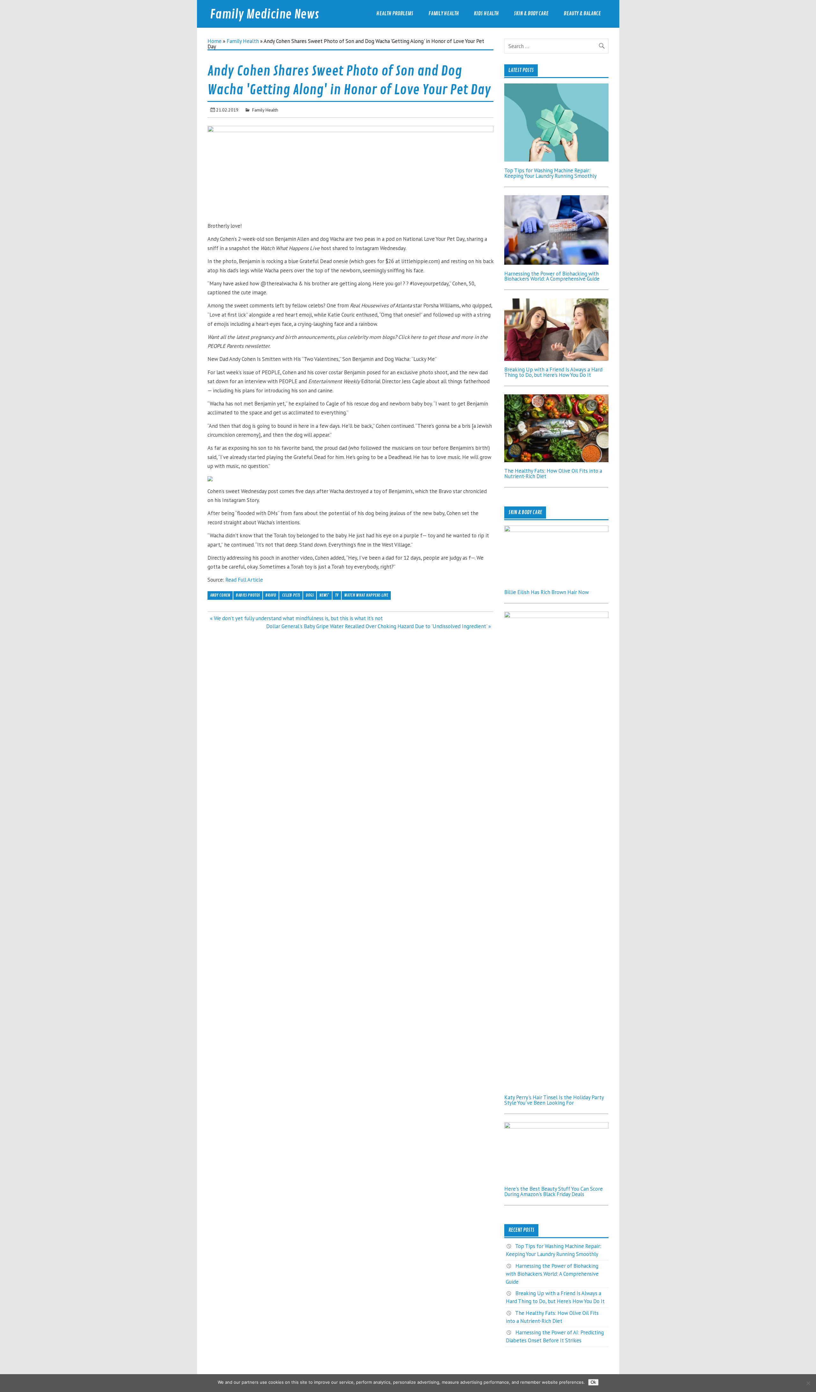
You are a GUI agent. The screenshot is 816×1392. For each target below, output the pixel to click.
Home (215, 41)
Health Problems (394, 13)
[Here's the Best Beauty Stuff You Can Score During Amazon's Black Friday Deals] (556, 1126)
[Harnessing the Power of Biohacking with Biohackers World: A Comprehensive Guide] (556, 262)
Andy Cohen (220, 595)
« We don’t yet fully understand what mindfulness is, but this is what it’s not (296, 618)
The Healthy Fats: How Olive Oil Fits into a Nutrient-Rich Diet (553, 473)
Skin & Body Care (531, 13)
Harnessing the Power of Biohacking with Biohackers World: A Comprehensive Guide (552, 276)
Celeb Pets (291, 595)
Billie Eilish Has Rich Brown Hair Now (546, 592)
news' (324, 595)
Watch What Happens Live (366, 595)
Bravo (271, 595)
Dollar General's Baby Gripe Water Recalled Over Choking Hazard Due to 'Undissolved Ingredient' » (378, 626)
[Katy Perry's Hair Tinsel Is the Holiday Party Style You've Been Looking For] (556, 616)
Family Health (443, 13)
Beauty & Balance (582, 13)
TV (337, 595)
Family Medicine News (264, 14)
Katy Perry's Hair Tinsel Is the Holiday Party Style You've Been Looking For (554, 1100)
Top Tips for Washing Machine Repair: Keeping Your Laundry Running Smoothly (550, 173)
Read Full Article (244, 579)
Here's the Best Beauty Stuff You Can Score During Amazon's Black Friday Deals (553, 1191)
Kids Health (486, 13)
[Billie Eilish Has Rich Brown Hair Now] (556, 530)
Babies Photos (248, 595)
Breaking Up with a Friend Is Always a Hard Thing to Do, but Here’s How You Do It (553, 372)
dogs (310, 595)
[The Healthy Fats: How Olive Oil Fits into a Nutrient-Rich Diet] (556, 460)
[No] (808, 1383)
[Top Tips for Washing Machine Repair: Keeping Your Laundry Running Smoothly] (556, 159)
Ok (593, 1382)
